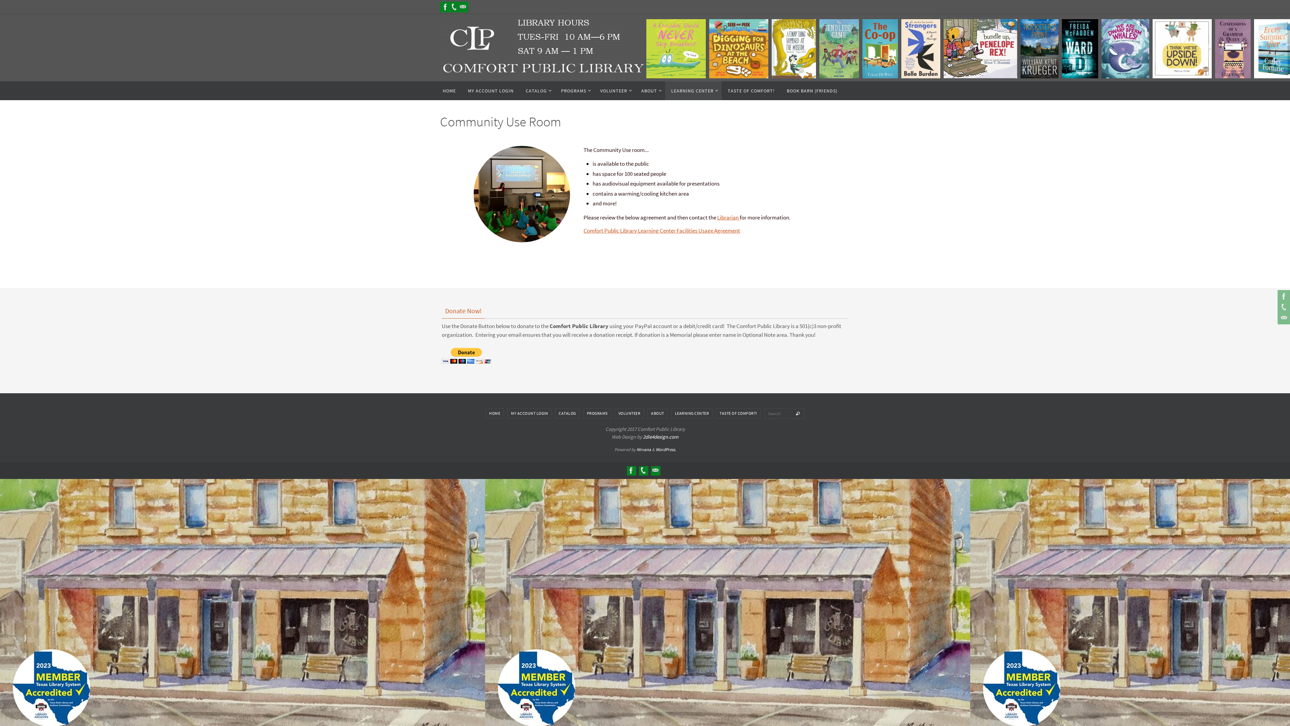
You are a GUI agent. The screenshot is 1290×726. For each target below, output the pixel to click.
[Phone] (454, 7)
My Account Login (529, 413)
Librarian (728, 217)
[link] (706, 48)
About (657, 413)
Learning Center (692, 413)
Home (494, 413)
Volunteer (629, 413)
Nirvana (644, 449)
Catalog (567, 413)
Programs (597, 413)
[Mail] (463, 7)
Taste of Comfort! (738, 413)
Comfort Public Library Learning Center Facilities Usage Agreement (662, 230)
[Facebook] (445, 7)
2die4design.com (660, 437)
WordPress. (666, 449)
